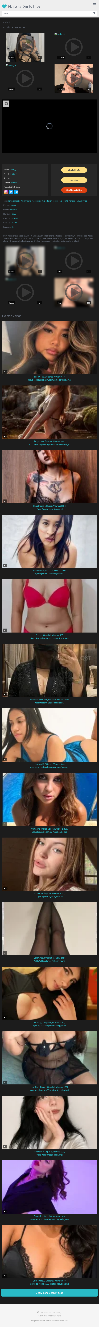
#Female (13, 209)
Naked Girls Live (24, 6)
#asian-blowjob (81, 200)
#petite (17, 200)
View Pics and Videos (74, 190)
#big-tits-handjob (69, 200)
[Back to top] (94, 1321)
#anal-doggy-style (38, 200)
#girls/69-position (47, 573)
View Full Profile (74, 170)
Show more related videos (49, 1292)
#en (13, 227)
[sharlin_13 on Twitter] (11, 192)
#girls (38, 508)
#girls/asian (63, 638)
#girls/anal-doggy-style (56, 1025)
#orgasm (11, 200)
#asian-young (26, 200)
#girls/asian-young (57, 960)
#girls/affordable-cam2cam (47, 638)
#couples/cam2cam (44, 379)
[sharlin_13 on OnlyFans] (16, 192)
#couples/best (46, 831)
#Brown (15, 218)
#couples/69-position (46, 444)
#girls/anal (58, 508)
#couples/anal (63, 1283)
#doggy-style (57, 200)
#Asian (13, 205)
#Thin (14, 222)
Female (13, 182)
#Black (14, 214)
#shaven (49, 200)
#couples (32, 379)
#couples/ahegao (62, 444)
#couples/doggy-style (62, 379)
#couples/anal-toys (61, 767)
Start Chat (74, 180)
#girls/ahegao (47, 508)
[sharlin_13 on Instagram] (6, 192)
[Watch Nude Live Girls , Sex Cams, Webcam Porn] (49, 1314)
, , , (49, 376)
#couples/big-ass (60, 831)
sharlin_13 (13, 169)
